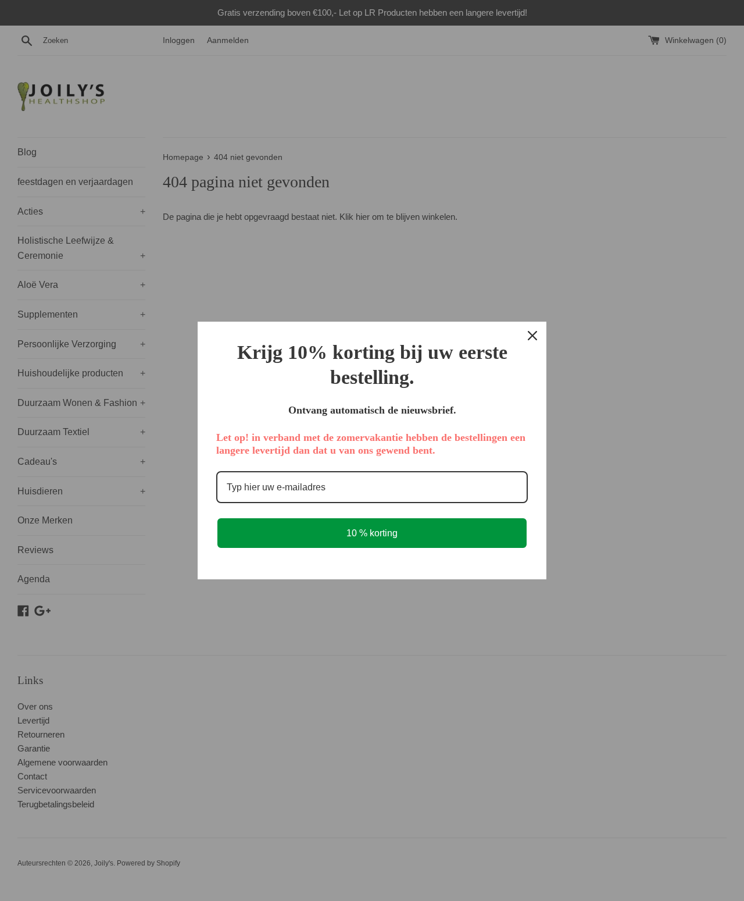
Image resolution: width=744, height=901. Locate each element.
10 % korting (372, 533)
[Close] (532, 336)
